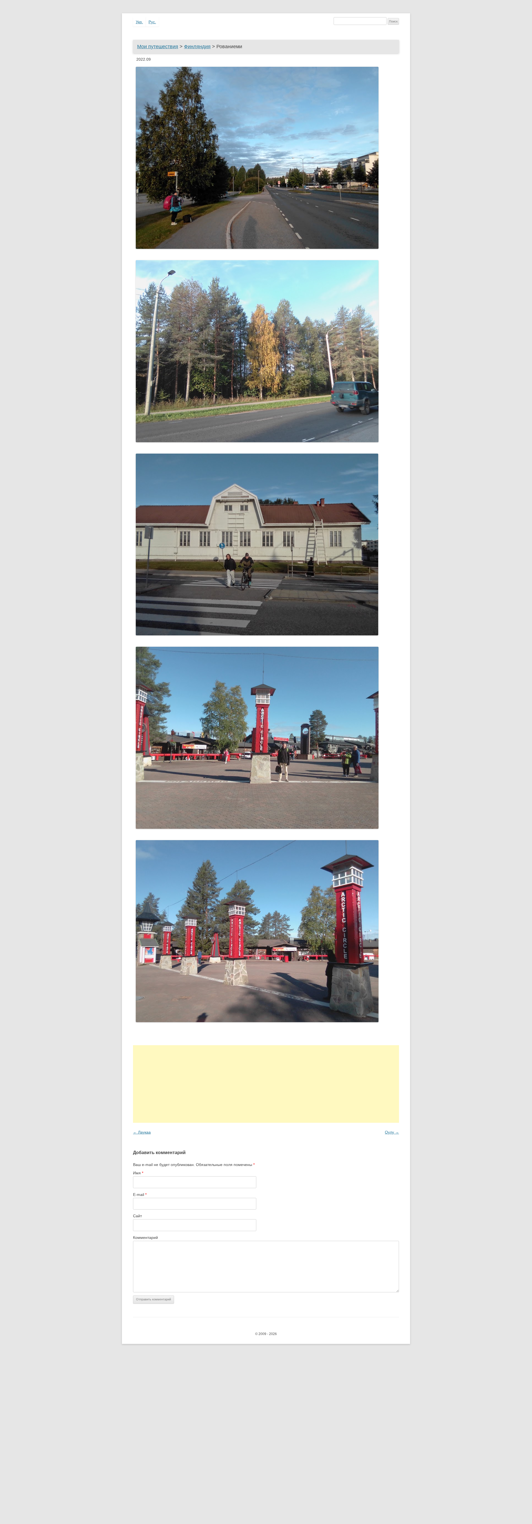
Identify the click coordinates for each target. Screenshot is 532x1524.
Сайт (137, 1216)
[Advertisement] (266, 1084)
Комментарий (145, 1237)
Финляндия (197, 46)
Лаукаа (142, 1132)
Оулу (392, 1132)
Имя (138, 1173)
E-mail (140, 1194)
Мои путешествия (157, 46)
